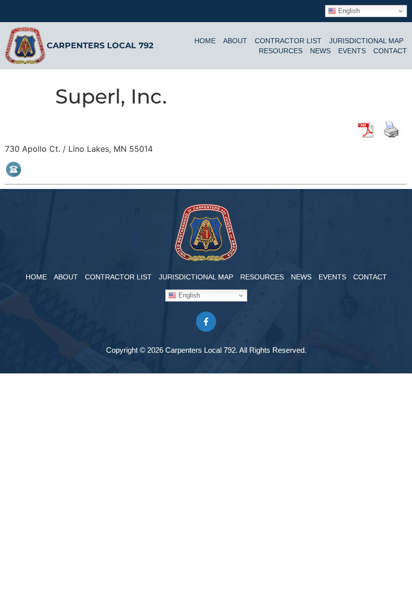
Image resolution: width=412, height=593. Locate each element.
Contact (390, 51)
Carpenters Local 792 (100, 45)
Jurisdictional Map (366, 41)
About (235, 41)
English (348, 11)
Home (205, 41)
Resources (280, 51)
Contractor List (288, 41)
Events (352, 51)
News (320, 51)
